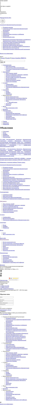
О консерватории (7, 65)
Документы (6, 31)
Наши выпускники (10, 66)
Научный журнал (13, 102)
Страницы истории (7, 194)
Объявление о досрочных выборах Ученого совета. (12, 162)
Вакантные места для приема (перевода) (16, 337)
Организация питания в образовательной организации (16, 49)
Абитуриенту (6, 72)
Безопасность (9, 112)
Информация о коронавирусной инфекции (16, 114)
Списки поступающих (11, 81)
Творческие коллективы (9, 250)
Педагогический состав (8, 37)
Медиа (4, 106)
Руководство (6, 35)
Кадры (7, 91)
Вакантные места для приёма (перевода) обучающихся (16, 46)
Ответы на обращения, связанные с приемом (17, 74)
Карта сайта (3, 238)
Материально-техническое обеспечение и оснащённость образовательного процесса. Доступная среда (16, 331)
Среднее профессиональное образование (16, 77)
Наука (7, 101)
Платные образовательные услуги (11, 43)
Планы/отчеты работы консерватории (15, 67)
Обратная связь (3, 280)
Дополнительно (7, 110)
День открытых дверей (11, 73)
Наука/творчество (4, 239)
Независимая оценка (11, 119)
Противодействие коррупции (13, 113)
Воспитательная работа (11, 85)
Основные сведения (8, 27)
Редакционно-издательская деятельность (16, 99)
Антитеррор (9, 116)
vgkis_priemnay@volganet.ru (6, 288)
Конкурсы (8, 105)
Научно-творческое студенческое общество (16, 98)
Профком (8, 92)
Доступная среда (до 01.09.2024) (11, 186)
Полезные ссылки (10, 117)
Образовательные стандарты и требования (13, 34)
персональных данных (5, 309)
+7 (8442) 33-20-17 (4, 287)
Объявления (9, 94)
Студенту (5, 83)
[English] (7, 58)
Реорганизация (6, 137)
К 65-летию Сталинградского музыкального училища (16, 198)
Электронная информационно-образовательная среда (16, 220)
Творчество (8, 103)
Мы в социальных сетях (12, 107)
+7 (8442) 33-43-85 (4, 286)
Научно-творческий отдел (12, 96)
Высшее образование (11, 78)
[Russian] (2, 58)
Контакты (5, 109)
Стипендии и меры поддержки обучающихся (14, 42)
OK (10, 314)
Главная (5, 121)
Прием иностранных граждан (13, 80)
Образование (6, 33)
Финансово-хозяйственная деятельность (13, 45)
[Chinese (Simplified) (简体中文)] (18, 58)
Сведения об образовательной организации (10, 24)
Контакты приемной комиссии (13, 76)
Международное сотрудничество (11, 47)
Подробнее (5, 314)
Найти (2, 62)
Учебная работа (9, 84)
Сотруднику (6, 89)
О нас (4, 233)
